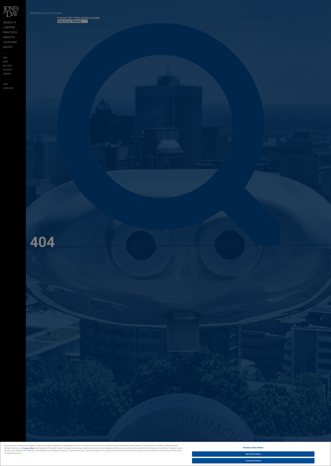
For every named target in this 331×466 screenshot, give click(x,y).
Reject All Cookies (253, 454)
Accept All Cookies (253, 461)
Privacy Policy (29, 448)
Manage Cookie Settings (253, 447)
